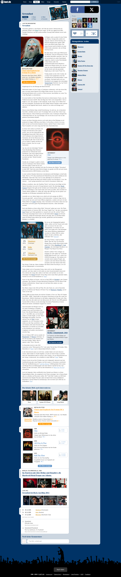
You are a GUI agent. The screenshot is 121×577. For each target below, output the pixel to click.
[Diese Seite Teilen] (77, 9)
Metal (36, 30)
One (31, 381)
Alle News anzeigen (29, 82)
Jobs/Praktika (75, 574)
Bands (36, 2)
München (31, 253)
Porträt (25, 17)
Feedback (87, 574)
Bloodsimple (25, 337)
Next (45, 276)
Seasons (56, 236)
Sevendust (27, 13)
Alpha (32, 349)
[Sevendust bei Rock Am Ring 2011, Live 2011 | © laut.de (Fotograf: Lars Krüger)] (26, 500)
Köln (30, 247)
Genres (64, 2)
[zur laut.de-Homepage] (7, 2)
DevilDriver (58, 245)
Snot (23, 212)
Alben (42, 2)
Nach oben (60, 569)
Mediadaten (66, 574)
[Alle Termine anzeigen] (32, 230)
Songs (48, 2)
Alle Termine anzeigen (29, 259)
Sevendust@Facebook (31, 528)
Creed (34, 201)
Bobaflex (59, 290)
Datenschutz (57, 574)
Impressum (49, 574)
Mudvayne (54, 290)
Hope (56, 357)
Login (118, 1)
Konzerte (56, 2)
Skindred (56, 279)
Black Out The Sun (59, 367)
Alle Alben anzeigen (54, 162)
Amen (33, 274)
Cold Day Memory (44, 364)
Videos (25, 19)
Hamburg (31, 241)
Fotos (34, 19)
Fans (77, 33)
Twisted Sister (48, 83)
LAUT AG (41, 574)
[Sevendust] (59, 20)
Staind (56, 214)
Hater (87, 33)
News (30, 2)
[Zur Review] (57, 139)
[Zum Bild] (52, 311)
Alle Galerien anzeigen (55, 342)
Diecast (34, 337)
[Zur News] (32, 52)
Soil (33, 319)
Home (24, 2)
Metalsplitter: (28, 419)
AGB (82, 574)
